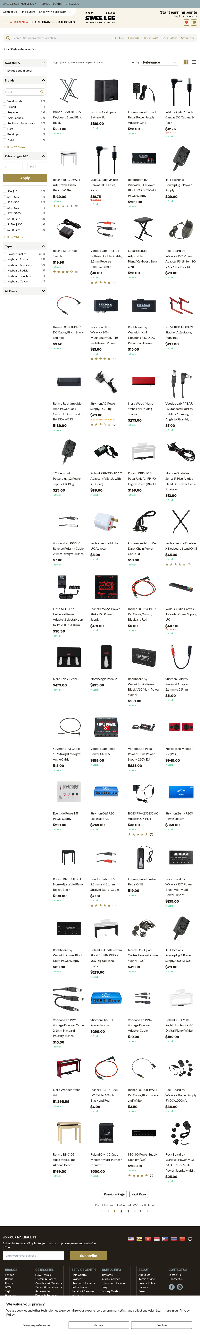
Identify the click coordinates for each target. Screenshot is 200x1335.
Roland (9, 1278)
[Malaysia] (132, 1238)
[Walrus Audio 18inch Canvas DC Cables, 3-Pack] (181, 92)
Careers (143, 1287)
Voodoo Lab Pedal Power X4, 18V (102, 751)
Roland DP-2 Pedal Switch (65, 253)
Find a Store (28, 11)
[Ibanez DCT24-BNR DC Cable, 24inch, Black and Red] (144, 589)
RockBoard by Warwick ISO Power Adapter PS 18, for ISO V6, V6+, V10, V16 (180, 258)
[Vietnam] (149, 1238)
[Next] (142, 1211)
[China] (183, 1238)
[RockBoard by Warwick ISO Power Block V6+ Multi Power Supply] (181, 859)
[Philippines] (166, 1238)
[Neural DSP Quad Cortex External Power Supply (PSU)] (144, 930)
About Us (144, 1274)
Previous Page (114, 1194)
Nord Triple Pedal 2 (66, 679)
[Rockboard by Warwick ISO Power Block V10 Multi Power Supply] (144, 659)
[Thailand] (175, 1238)
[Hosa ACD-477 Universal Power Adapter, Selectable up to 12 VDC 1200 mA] (69, 589)
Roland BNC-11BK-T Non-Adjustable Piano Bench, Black (68, 884)
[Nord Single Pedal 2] (106, 659)
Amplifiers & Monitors (48, 1283)
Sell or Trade (79, 1287)
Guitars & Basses (45, 1278)
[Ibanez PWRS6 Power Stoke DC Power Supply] (106, 589)
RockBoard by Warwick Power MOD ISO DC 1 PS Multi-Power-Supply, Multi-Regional (180, 1162)
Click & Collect (111, 1278)
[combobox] (58, 38)
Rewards (107, 1274)
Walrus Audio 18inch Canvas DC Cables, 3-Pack (179, 117)
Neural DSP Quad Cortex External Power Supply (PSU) (143, 955)
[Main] (100, 18)
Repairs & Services (83, 1291)
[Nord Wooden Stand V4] (69, 1069)
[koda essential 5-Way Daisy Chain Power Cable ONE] (144, 523)
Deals (35, 22)
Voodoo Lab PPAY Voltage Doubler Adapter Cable (140, 1025)
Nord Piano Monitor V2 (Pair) (179, 751)
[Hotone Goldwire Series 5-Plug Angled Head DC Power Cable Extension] (181, 453)
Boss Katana (169, 37)
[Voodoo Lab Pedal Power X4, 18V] (106, 728)
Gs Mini (119, 37)
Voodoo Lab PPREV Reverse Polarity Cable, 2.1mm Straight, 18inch (68, 548)
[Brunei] (140, 1238)
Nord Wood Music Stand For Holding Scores (140, 408)
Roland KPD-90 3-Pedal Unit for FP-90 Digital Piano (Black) (142, 478)
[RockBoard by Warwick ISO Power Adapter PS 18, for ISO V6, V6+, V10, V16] (181, 230)
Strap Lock (187, 37)
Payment (77, 1278)
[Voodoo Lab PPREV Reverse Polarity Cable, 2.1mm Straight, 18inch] (69, 523)
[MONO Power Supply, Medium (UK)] (144, 1134)
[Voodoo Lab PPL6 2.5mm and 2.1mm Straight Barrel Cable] (106, 859)
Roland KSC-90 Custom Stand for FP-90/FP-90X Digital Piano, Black (106, 958)
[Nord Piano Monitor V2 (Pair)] (181, 728)
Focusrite (134, 37)
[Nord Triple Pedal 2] (69, 659)
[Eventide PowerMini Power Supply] (69, 793)
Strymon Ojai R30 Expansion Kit (102, 815)
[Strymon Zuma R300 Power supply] (181, 793)
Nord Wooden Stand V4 (66, 1092)
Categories (65, 22)
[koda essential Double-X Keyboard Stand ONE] (181, 523)
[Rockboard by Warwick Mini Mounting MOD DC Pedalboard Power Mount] (144, 307)
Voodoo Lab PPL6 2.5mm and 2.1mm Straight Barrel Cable (104, 884)
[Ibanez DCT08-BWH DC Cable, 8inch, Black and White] (144, 1069)
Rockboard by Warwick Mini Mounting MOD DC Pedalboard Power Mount (141, 335)
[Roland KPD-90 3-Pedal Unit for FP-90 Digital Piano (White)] (181, 1000)
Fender (9, 1274)
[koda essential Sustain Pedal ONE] (144, 859)
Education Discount (114, 1283)
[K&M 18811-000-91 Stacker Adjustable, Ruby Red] (181, 307)
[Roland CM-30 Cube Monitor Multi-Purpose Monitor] (106, 1134)
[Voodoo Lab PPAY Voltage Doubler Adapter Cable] (144, 1000)
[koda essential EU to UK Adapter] (106, 523)
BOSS (8, 1287)
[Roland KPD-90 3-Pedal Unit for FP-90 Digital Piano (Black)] (144, 453)
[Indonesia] (158, 1238)
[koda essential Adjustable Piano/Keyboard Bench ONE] (144, 230)
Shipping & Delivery (83, 1283)
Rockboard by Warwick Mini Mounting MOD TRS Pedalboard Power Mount (104, 335)
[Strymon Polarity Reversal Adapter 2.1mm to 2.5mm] (181, 659)
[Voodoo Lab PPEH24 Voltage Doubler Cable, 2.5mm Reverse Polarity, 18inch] (106, 230)
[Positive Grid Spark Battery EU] (106, 92)
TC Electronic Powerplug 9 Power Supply (178, 185)
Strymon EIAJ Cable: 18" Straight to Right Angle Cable (66, 754)
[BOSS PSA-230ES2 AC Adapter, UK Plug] (144, 793)
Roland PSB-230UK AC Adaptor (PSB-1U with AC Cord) (106, 478)
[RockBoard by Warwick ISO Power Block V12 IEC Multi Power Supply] (144, 159)
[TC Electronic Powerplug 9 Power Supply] (181, 159)
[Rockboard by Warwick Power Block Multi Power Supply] (69, 930)
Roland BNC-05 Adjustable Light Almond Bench (64, 1159)
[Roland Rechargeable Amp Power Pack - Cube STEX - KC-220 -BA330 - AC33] (69, 383)
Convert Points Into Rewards (60, 3)
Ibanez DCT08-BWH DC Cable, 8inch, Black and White (143, 1095)
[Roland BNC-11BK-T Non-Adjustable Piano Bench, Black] (69, 859)
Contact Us (10, 11)
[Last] (148, 1211)
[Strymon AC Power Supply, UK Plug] (106, 383)
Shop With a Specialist (52, 11)
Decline (161, 1325)
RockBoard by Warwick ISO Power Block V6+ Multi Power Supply (179, 887)
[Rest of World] (191, 1238)
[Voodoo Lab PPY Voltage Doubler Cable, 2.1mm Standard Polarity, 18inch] (69, 1000)
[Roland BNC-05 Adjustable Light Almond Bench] (69, 1134)
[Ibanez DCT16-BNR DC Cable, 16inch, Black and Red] (106, 1069)
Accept (99, 1325)
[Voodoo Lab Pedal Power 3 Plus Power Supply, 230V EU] (144, 728)
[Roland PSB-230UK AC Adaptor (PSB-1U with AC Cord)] (106, 453)
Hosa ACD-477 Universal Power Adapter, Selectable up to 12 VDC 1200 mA (68, 617)
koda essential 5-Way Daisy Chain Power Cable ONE (142, 548)
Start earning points (178, 12)
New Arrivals (43, 1274)
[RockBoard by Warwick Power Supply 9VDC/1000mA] (181, 1069)
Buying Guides (111, 1291)
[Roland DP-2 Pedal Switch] (69, 230)
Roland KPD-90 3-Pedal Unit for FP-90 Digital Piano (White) (179, 1025)
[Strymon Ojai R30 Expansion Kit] (106, 793)
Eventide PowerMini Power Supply (66, 815)
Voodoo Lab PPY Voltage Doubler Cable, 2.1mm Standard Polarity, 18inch (68, 1028)
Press (142, 1291)
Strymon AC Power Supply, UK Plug (103, 405)
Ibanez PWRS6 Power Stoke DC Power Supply (105, 614)
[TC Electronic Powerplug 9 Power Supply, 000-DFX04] (181, 930)
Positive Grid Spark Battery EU (103, 114)
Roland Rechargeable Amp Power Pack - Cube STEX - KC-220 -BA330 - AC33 (68, 411)
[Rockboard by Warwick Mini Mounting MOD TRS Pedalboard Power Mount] (106, 307)
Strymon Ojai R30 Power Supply (102, 1022)
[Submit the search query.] (42, 92)
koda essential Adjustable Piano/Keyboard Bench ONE (143, 258)
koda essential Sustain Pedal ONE (142, 881)
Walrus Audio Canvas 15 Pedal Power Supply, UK (180, 614)
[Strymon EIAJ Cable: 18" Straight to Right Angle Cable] (69, 728)
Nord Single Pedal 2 (103, 679)
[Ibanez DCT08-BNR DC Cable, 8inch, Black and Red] (69, 307)
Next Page (138, 1194)
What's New (19, 22)
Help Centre (79, 1274)
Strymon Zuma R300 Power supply (179, 815)
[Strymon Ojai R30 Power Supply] (106, 1000)
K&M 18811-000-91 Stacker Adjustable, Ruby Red (179, 332)
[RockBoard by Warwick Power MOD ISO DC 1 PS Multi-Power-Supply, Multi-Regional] (181, 1134)
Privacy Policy (146, 1283)
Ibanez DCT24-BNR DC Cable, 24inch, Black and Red (142, 614)
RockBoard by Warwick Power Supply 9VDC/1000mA (180, 1095)
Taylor (8, 1291)
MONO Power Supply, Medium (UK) (143, 1156)
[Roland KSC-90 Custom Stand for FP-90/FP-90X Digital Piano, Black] (106, 930)
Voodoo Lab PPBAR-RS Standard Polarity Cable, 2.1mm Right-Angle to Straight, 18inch (179, 411)
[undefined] (6, 38)
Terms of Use (146, 1278)
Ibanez (9, 1283)
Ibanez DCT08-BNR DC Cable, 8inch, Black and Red (68, 332)
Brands (48, 22)
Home (6, 49)
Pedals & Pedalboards (48, 1287)
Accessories (42, 1291)
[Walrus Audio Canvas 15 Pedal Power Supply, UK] (181, 589)
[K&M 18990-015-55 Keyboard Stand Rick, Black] (69, 92)
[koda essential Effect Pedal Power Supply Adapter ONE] (144, 92)
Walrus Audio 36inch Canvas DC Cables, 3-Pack (104, 185)
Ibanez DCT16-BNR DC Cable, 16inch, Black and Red (104, 1095)
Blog (104, 1287)
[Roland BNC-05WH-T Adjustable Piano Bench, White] (69, 159)
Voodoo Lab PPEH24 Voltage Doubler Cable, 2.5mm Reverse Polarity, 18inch (106, 258)
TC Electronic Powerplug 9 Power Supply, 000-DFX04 (178, 955)
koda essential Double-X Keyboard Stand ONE (181, 545)
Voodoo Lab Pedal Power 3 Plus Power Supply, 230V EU (141, 754)
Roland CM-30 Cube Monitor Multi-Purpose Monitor (106, 1159)
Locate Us (175, 1274)
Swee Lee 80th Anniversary (20, 3)
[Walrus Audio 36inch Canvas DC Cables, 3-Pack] (106, 159)
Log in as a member (185, 16)
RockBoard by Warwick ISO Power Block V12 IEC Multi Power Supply (142, 187)
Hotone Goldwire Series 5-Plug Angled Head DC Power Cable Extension (180, 481)
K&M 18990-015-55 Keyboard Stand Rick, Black (67, 117)
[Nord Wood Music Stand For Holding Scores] (144, 383)
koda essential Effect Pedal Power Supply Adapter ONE (142, 117)
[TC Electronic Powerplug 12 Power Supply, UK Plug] (69, 453)
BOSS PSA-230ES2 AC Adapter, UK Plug (143, 815)
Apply (25, 178)
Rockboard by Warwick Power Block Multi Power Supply (68, 955)
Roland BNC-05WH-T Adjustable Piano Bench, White (68, 185)
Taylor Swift (151, 37)
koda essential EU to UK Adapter (104, 545)
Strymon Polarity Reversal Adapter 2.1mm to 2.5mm (177, 684)
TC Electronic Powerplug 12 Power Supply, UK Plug (67, 478)
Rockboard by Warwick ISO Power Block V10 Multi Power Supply (144, 687)
